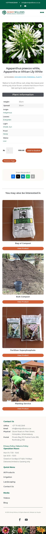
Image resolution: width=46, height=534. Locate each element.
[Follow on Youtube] (25, 6)
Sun (10, 127)
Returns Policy (22, 446)
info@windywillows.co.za (31, 2)
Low (4, 141)
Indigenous (7, 113)
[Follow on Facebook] (21, 6)
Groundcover (20, 77)
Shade (5, 127)
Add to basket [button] (33, 151)
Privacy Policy (9, 446)
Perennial (31, 77)
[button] (40, 26)
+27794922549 (12, 2)
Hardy (5, 134)
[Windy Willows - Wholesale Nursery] (13, 12)
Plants (39, 77)
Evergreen (7, 120)
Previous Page (9, 161)
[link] (13, 176)
